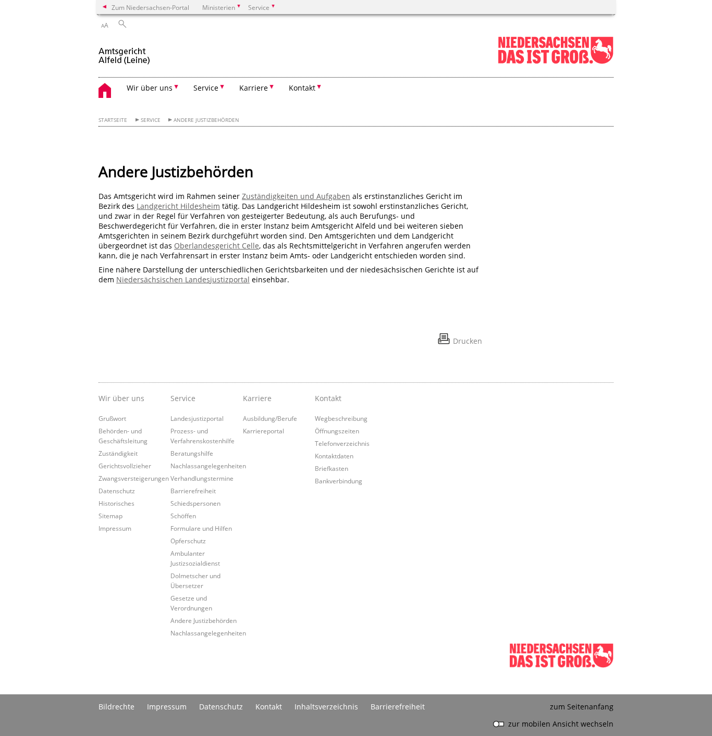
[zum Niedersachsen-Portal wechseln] (555, 62)
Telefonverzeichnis (342, 443)
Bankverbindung (338, 481)
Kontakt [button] (302, 88)
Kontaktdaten (334, 456)
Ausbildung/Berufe (270, 418)
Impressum (115, 528)
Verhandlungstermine (202, 478)
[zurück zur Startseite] (125, 51)
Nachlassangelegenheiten (208, 465)
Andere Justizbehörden (206, 120)
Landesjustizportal (197, 418)
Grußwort (112, 418)
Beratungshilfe (191, 453)
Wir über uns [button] (150, 88)
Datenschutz (117, 490)
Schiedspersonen (195, 503)
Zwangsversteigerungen (134, 478)
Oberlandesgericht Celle (216, 246)
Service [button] (205, 88)
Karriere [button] (253, 88)
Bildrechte (116, 707)
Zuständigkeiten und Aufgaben (296, 196)
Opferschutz (188, 541)
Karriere (257, 398)
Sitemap (110, 516)
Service (151, 120)
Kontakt (328, 398)
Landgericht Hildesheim (178, 206)
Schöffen (183, 516)
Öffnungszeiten (337, 431)
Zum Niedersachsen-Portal (150, 7)
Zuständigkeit (118, 453)
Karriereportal (263, 431)
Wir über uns (121, 398)
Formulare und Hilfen (201, 528)
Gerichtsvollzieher (125, 465)
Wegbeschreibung (341, 418)
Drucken (467, 341)
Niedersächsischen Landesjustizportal (183, 279)
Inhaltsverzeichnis (326, 707)
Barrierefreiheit (193, 490)
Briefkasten (331, 468)
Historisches (116, 503)
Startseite (113, 120)
